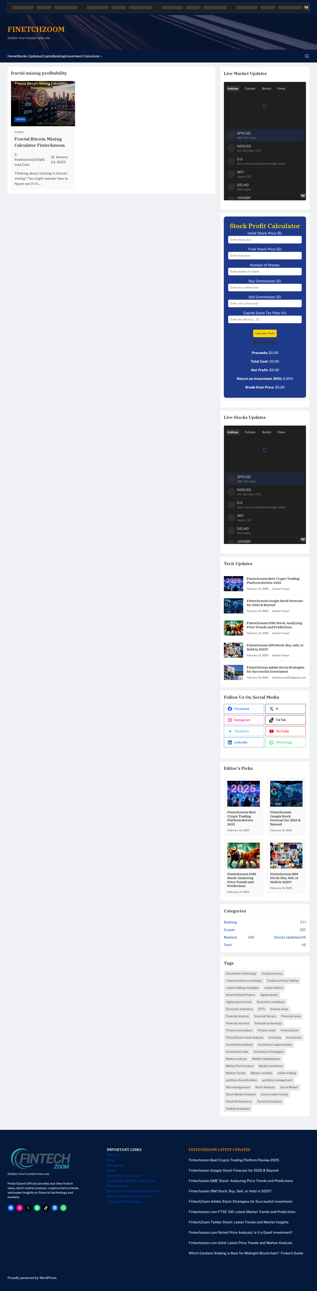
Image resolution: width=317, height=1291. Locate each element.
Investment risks (237, 1051)
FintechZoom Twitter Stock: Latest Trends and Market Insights (239, 1222)
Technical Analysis (269, 1101)
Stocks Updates (287, 937)
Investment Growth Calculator (131, 1181)
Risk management (238, 1087)
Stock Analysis (265, 1087)
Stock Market (289, 1087)
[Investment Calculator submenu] (102, 56)
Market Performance (240, 1066)
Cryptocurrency (272, 973)
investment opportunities (275, 1044)
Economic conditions (271, 1002)
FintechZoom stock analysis (244, 1037)
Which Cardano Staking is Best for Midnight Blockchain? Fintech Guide (246, 1253)
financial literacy (265, 1016)
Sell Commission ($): (264, 297)
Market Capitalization (266, 1058)
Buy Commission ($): (265, 281)
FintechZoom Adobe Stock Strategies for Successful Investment (275, 669)
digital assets (269, 994)
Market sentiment (271, 1066)
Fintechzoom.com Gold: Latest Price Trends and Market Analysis (240, 1243)
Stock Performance (239, 1101)
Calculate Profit (265, 333)
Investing (274, 1037)
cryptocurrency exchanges (244, 980)
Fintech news (267, 1030)
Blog (110, 1160)
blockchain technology (241, 973)
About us (114, 1155)
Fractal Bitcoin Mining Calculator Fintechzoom (39, 142)
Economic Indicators (239, 1009)
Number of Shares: (265, 265)
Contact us (115, 1165)
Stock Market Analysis (241, 1094)
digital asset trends (239, 1002)
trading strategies (238, 1108)
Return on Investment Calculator (133, 1191)
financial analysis (237, 1016)
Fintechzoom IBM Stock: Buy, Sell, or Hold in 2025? (275, 647)
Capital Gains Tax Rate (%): (265, 313)
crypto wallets (273, 987)
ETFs (261, 1009)
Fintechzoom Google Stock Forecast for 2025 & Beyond (275, 603)
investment (293, 1037)
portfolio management (277, 1080)
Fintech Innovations (239, 1030)
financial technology (268, 1023)
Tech (228, 945)
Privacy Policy (118, 1186)
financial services (237, 1023)
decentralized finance (240, 994)
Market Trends (236, 1073)
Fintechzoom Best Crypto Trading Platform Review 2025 (273, 581)
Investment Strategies (269, 1051)
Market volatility (261, 1073)
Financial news (291, 1016)
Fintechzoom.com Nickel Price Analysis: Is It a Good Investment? (240, 1232)
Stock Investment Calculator (130, 1196)
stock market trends (274, 1094)
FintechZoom (290, 1030)
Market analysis (236, 1058)
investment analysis (239, 1044)
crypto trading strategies (242, 987)
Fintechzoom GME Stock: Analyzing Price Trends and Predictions (274, 625)
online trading (287, 1073)
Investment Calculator (124, 1176)
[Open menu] (306, 56)
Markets (230, 937)
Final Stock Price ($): (265, 249)
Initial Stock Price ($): (265, 233)
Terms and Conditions (124, 1201)
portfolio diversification (241, 1080)
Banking (230, 922)
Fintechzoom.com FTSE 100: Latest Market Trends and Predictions (242, 1212)
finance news (279, 1009)
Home (111, 1170)
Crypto (20, 119)
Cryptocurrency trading (282, 980)
